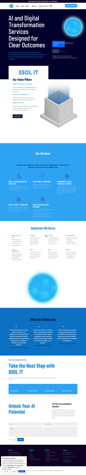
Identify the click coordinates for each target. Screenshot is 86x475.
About (22, 6)
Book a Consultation (71, 5)
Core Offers (17, 116)
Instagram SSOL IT (67, 461)
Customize (6, 471)
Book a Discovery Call (59, 51)
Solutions (34, 6)
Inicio (31, 452)
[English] (51, 6)
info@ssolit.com (69, 454)
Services (27, 6)
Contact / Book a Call (44, 6)
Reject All (14, 471)
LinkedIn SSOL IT (67, 459)
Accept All (22, 471)
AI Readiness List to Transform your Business (63, 44)
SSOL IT (18, 6)
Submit (21, 439)
